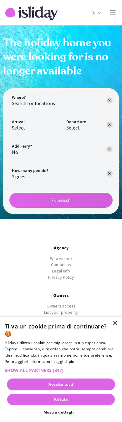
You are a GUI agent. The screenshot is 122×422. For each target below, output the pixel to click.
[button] (61, 370)
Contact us (61, 264)
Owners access (61, 306)
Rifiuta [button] (61, 399)
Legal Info (61, 271)
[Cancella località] (109, 100)
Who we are (61, 258)
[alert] (61, 369)
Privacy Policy (61, 277)
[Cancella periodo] (109, 125)
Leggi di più (63, 361)
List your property (61, 312)
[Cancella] (109, 149)
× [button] (115, 323)
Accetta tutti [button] (60, 384)
